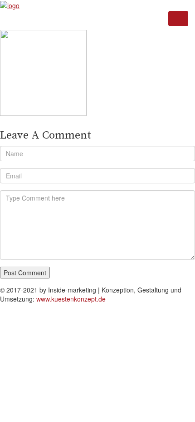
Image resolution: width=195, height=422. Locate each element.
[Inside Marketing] (10, 4)
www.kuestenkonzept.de (71, 298)
